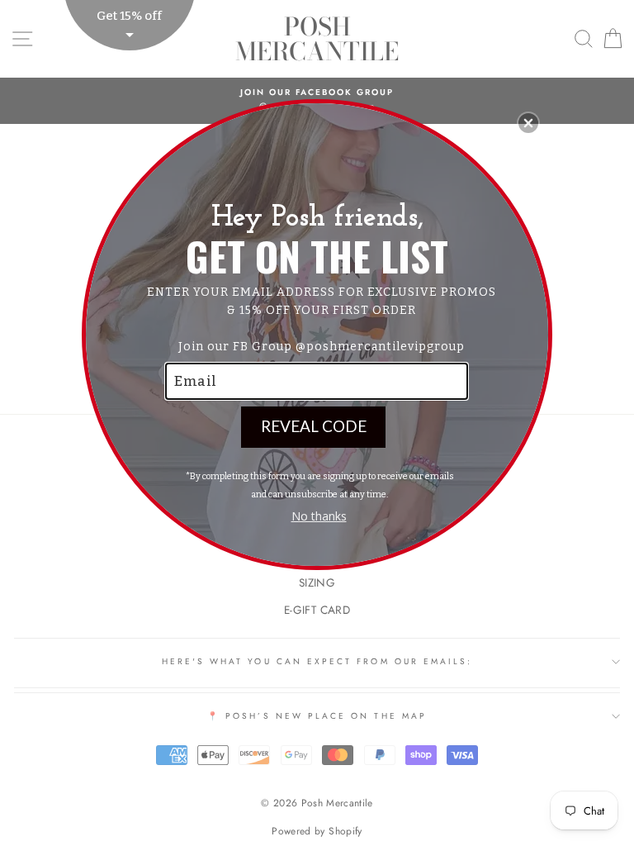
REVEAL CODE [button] (314, 425)
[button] (528, 123)
